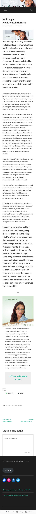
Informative (10, 405)
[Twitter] (18, 480)
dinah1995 (18, 26)
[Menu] (5, 10)
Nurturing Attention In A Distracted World (16, 490)
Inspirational (18, 405)
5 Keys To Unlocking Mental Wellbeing (15, 495)
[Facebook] (4, 480)
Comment (27, 452)
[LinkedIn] (13, 480)
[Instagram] (9, 480)
